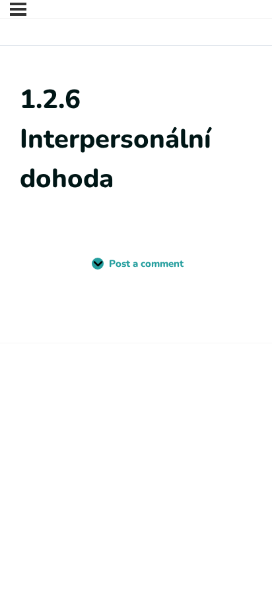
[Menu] (18, 9)
